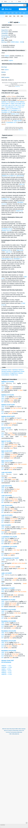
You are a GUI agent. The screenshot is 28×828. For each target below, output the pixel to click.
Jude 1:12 (8, 108)
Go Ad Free (3, 824)
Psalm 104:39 (17, 120)
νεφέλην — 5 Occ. (6, 671)
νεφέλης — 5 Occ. (6, 672)
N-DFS (10, 515)
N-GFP (13, 404)
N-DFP (10, 451)
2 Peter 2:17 (20, 107)
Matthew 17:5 (5, 102)
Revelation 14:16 (6, 650)
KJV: (2, 388)
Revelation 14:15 (6, 641)
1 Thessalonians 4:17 (10, 107)
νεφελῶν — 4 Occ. (6, 674)
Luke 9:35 (4, 495)
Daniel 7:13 (19, 211)
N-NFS (12, 381)
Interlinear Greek (6, 369)
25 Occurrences (6, 662)
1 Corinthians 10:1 (11, 122)
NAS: (2, 387)
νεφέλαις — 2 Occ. (6, 667)
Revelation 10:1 (5, 110)
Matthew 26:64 (5, 416)
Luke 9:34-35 (20, 175)
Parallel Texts (14, 375)
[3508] (26, 371)
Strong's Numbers (6, 371)
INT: (2, 390)
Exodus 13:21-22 (7, 230)
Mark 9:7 (7, 103)
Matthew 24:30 (14, 102)
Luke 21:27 (18, 105)
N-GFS (12, 395)
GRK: (3, 383)
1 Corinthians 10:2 (7, 546)
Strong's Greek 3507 (7, 660)
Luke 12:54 (11, 105)
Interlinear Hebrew (17, 369)
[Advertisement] (14, 708)
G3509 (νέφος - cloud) (17, 42)
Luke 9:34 (4, 105)
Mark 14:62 (21, 103)
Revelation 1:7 (16, 108)
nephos (7, 56)
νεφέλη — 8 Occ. (6, 669)
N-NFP (10, 573)
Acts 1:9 (21, 184)
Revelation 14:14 (6, 112)
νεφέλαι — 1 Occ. (6, 665)
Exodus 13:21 (15, 114)
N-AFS (10, 486)
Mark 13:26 (14, 103)
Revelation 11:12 (16, 110)
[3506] (2, 371)
